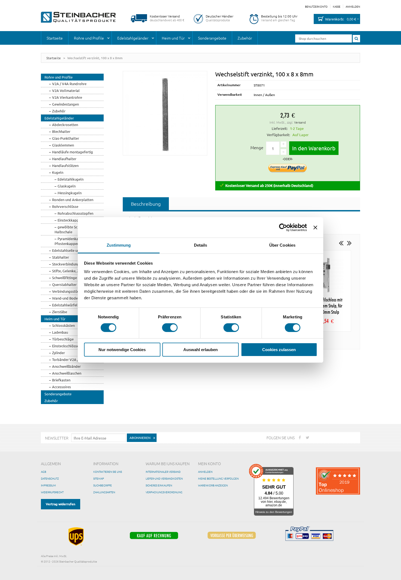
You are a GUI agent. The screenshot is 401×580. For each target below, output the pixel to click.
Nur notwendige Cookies (122, 349)
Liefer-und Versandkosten (164, 478)
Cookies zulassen (279, 349)
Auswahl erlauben (200, 349)
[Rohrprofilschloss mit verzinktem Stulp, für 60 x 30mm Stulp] (326, 275)
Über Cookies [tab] (282, 245)
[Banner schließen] (315, 227)
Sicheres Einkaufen (159, 485)
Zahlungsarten (104, 492)
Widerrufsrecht (52, 492)
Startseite (53, 58)
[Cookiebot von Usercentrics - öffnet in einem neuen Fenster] (283, 227)
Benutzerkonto (316, 6)
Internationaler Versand (163, 472)
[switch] (170, 327)
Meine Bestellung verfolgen (218, 478)
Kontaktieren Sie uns (107, 472)
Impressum (48, 485)
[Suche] (356, 38)
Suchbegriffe (102, 485)
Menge (256, 147)
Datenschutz (50, 478)
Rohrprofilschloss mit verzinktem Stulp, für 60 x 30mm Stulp (326, 306)
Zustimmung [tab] (119, 245)
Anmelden (353, 6)
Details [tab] (200, 245)
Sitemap (98, 478)
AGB (43, 472)
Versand (300, 122)
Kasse (336, 6)
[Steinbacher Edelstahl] (78, 17)
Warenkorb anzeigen (213, 485)
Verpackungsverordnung (164, 492)
